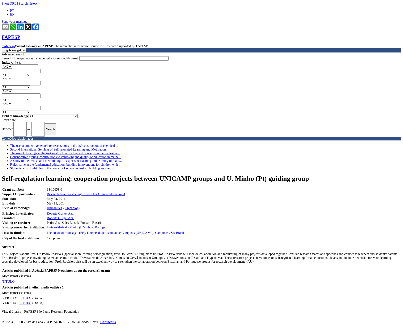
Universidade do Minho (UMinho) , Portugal (76, 227)
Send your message (14, 21)
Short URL (9, 3)
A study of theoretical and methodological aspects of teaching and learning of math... (66, 161)
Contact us (108, 322)
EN (12, 14)
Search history (28, 3)
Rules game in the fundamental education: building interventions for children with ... (65, 164)
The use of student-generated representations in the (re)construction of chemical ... (64, 145)
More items (9, 276)
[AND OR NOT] (7, 66)
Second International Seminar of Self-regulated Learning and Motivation (58, 149)
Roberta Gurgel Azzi (60, 213)
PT (12, 10)
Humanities (54, 208)
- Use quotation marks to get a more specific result (40, 58)
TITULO (8, 281)
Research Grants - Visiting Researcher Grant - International (86, 194)
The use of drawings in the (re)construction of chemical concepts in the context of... (65, 153)
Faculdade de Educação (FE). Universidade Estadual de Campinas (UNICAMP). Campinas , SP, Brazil (115, 233)
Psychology (72, 208)
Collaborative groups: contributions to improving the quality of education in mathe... (65, 157)
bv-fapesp (8, 46)
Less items (24, 276)
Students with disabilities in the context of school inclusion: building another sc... (63, 168)
